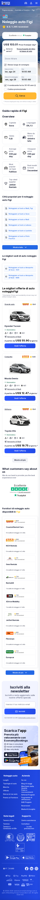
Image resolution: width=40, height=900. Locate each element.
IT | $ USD (9, 868)
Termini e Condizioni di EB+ (10, 827)
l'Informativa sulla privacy (26, 718)
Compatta (8, 357)
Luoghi (6, 780)
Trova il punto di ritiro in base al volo (26, 50)
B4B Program (26, 802)
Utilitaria (8, 409)
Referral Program (28, 795)
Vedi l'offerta (20, 346)
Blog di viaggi (26, 784)
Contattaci (25, 824)
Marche (6, 787)
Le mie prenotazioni (29, 827)
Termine (6, 824)
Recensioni (25, 806)
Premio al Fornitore (10, 798)
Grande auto (10, 304)
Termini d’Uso (8, 820)
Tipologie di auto (10, 784)
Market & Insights (28, 809)
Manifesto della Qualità (27, 787)
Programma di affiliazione (26, 798)
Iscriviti (22, 711)
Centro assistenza (28, 820)
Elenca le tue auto (10, 794)
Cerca (22, 96)
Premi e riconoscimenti (27, 791)
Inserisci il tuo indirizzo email (18, 704)
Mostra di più (20, 460)
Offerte (6, 791)
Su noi (23, 780)
